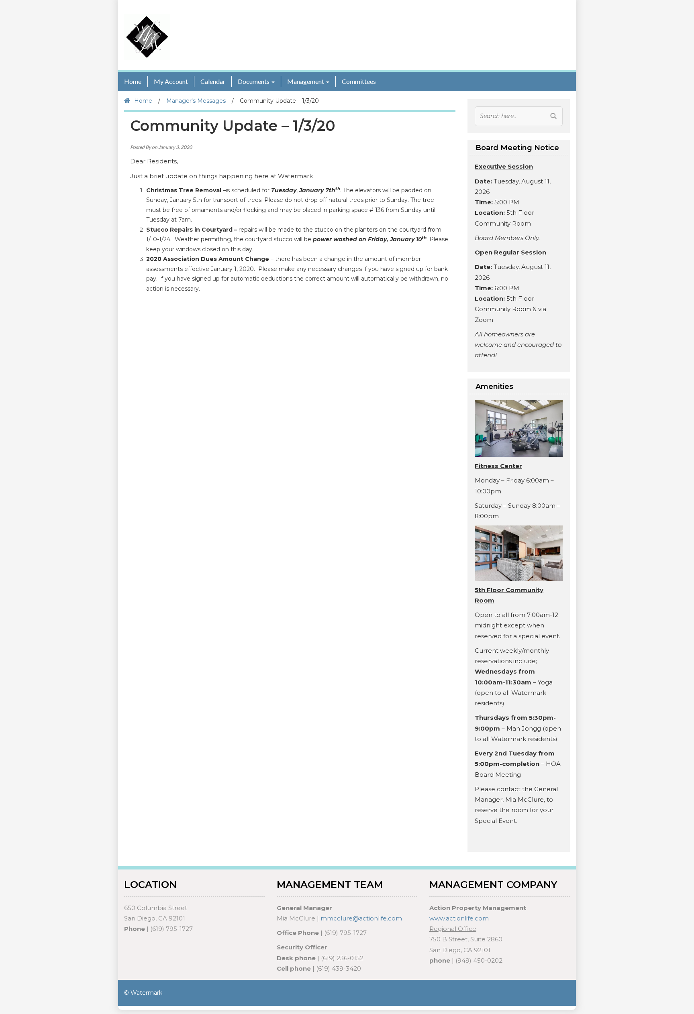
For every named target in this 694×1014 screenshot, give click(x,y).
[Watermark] (147, 36)
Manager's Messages (196, 100)
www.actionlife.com (459, 918)
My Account (171, 81)
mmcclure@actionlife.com (361, 918)
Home (132, 81)
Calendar (212, 81)
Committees (359, 81)
